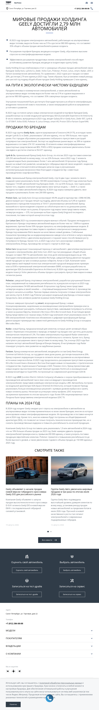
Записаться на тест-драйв (27, 594)
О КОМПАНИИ (13, 653)
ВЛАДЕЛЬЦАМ (13, 646)
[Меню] (91, 2)
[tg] (19, 671)
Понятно (13, 704)
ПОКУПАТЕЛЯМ (14, 638)
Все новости (47, 540)
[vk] (8, 671)
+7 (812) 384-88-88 (14, 623)
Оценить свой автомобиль (27, 570)
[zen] (13, 671)
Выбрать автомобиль (72, 570)
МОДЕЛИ (10, 630)
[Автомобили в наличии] (86, 3)
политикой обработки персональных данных (60, 683)
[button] (48, 531)
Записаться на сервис (72, 594)
